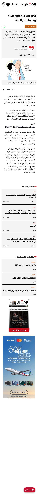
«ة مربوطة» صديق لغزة (25, 265)
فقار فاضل (33, 246)
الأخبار (24, 46)
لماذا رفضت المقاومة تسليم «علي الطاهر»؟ (21, 196)
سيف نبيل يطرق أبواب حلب (24, 278)
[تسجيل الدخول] (12, 4)
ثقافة (33, 27)
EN (17, 4)
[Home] (30, 4)
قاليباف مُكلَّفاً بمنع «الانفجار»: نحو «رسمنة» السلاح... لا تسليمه (21, 240)
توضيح (33, 226)
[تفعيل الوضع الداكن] (22, 4)
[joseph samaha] (3, 4)
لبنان (34, 192)
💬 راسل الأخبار (29, 490)
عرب (34, 236)
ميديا (27, 27)
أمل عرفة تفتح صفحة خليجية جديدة (19, 290)
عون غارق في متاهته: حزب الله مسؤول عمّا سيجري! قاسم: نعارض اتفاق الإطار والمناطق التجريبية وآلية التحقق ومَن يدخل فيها (19, 211)
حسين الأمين (33, 201)
